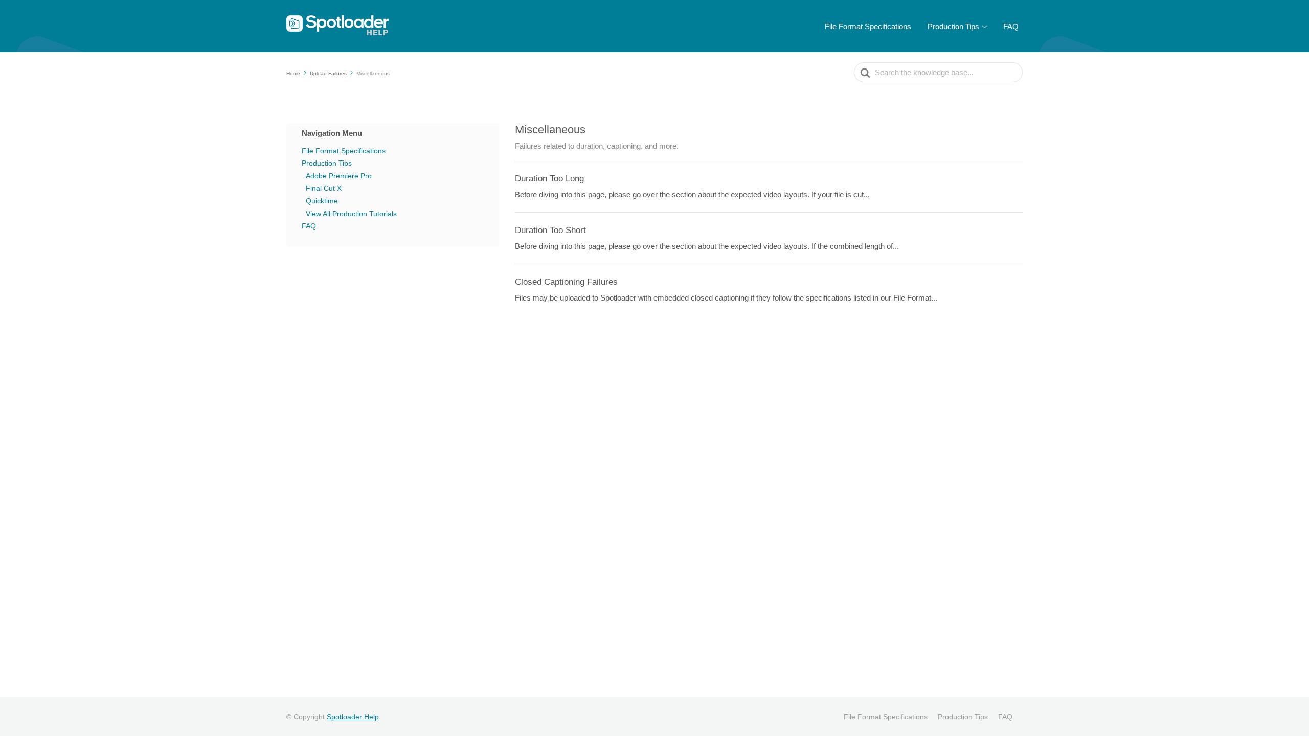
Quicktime (322, 201)
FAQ (1011, 26)
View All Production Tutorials (351, 214)
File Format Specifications (868, 26)
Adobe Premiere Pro (339, 176)
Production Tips (953, 26)
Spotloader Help (353, 716)
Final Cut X (324, 188)
